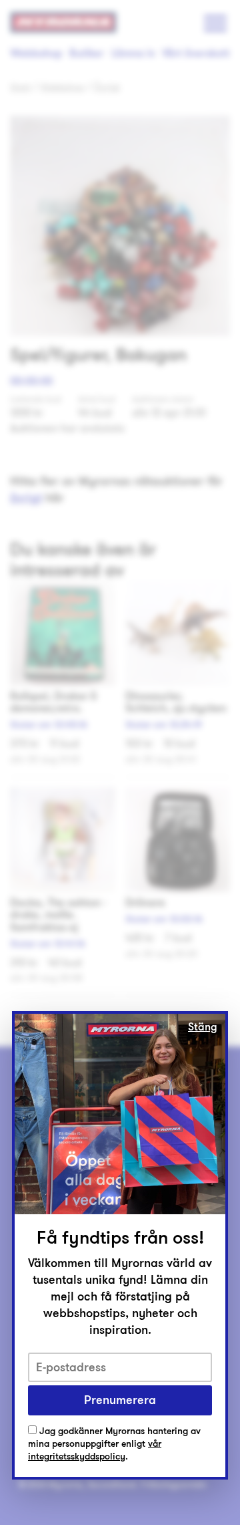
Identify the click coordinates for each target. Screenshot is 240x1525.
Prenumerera (120, 1400)
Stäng (202, 1027)
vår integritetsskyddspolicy (94, 1450)
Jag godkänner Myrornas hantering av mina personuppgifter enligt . (114, 1444)
